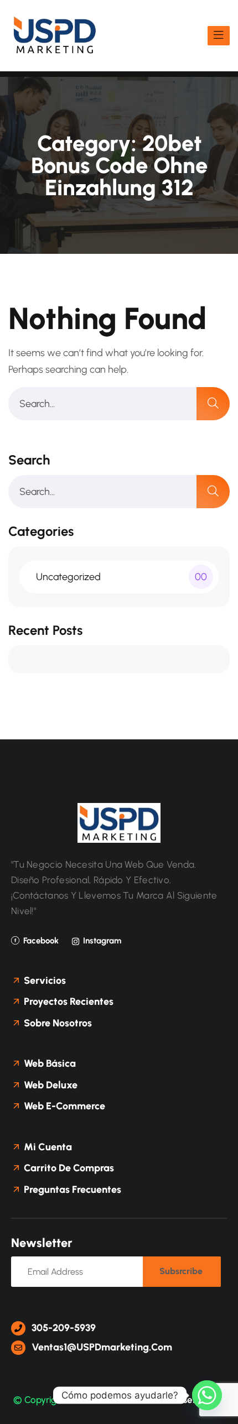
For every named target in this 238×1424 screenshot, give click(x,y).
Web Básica (49, 1063)
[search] (213, 403)
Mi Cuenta (47, 1147)
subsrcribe (181, 1271)
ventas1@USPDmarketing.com (100, 1347)
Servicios (44, 980)
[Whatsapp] (207, 1395)
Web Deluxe (49, 1085)
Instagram (102, 941)
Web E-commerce (63, 1106)
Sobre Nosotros (57, 1023)
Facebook (41, 941)
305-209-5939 (62, 1328)
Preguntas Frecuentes (71, 1189)
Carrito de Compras (68, 1168)
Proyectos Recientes (67, 1001)
